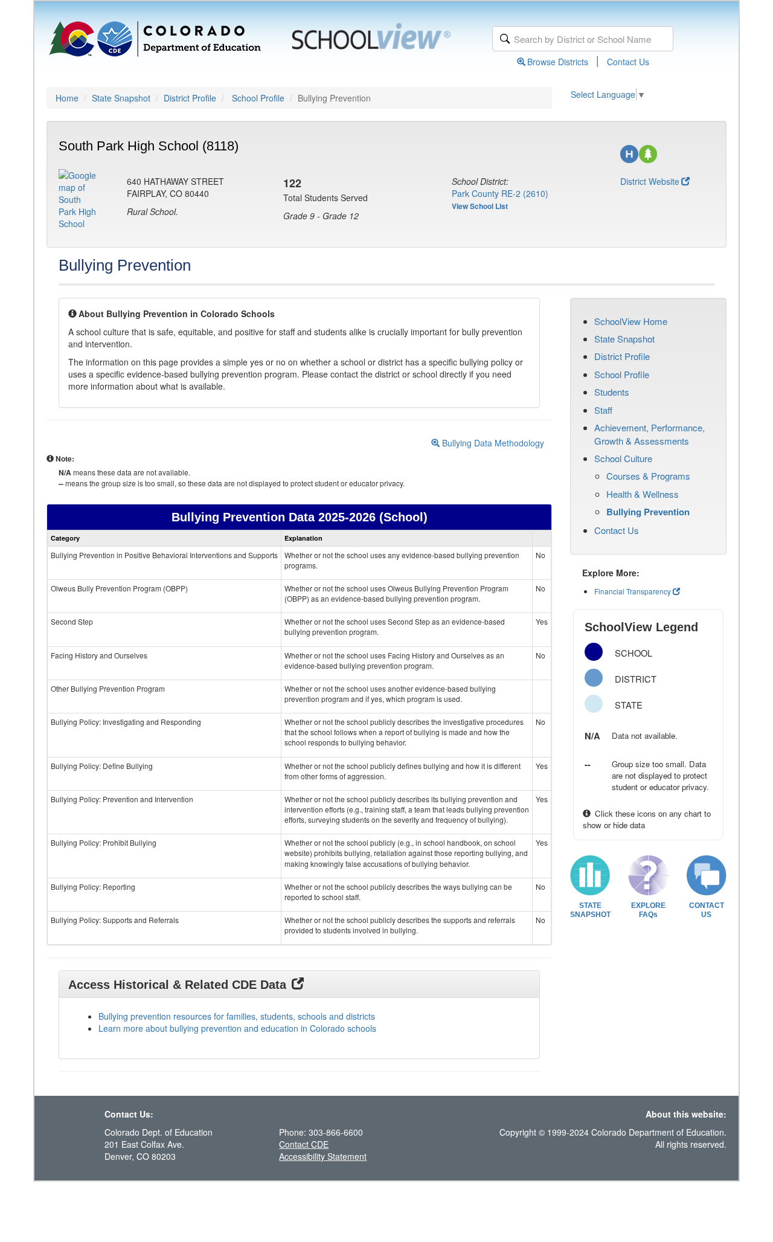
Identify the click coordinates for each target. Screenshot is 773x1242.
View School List (480, 206)
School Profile (258, 98)
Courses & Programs (648, 475)
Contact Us (628, 62)
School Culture (623, 458)
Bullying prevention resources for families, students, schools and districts (236, 1016)
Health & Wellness (642, 493)
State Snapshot (121, 98)
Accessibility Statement (323, 1156)
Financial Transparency (632, 591)
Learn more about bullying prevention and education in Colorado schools (237, 1028)
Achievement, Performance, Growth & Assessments (649, 433)
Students (611, 391)
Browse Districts (557, 62)
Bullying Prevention (648, 511)
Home (67, 98)
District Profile (190, 98)
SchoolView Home (630, 321)
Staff (603, 410)
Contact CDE (304, 1144)
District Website (649, 181)
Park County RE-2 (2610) (500, 193)
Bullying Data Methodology (492, 443)
